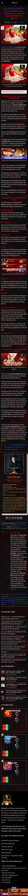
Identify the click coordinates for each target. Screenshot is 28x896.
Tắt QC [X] (14, 887)
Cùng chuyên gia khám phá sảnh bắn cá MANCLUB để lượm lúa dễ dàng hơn (12, 622)
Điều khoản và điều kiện (8, 843)
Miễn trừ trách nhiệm (7, 849)
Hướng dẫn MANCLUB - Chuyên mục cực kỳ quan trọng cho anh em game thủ (14, 9)
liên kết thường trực (16, 526)
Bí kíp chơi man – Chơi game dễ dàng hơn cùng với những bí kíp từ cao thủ (13, 617)
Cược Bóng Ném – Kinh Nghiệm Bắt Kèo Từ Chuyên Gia (16, 685)
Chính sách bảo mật (6, 846)
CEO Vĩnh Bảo (20, 22)
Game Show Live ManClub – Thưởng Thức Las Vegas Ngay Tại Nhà (16, 698)
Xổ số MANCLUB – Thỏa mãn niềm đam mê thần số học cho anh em (13, 661)
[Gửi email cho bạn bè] (15, 518)
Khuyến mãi (4, 47)
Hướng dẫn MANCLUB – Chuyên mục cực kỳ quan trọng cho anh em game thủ (13, 628)
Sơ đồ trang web (6, 882)
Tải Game (3, 727)
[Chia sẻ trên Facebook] (9, 518)
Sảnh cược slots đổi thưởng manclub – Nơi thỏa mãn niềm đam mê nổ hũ (13, 643)
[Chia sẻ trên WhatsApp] (7, 518)
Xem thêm (13, 511)
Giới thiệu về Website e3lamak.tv (10, 840)
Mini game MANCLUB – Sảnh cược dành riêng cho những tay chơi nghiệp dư (12, 638)
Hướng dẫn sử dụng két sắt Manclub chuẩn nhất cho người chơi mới (14, 447)
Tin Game (4, 652)
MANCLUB (12, 47)
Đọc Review (6, 727)
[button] (2, 3)
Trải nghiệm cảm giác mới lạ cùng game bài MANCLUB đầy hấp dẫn (13, 656)
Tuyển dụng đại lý (6, 852)
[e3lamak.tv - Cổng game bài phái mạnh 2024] (15, 2)
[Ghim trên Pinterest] (18, 518)
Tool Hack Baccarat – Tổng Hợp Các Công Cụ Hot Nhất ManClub (16, 691)
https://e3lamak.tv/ (11, 866)
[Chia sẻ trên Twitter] (12, 518)
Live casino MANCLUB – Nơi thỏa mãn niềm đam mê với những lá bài (13, 633)
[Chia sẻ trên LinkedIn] (21, 518)
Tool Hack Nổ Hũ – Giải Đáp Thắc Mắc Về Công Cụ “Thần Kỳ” (15, 672)
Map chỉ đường (6, 880)
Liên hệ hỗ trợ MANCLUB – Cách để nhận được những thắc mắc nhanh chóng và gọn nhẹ (7, 600)
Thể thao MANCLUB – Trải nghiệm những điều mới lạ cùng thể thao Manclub (12, 648)
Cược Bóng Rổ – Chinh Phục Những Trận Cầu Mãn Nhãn (16, 678)
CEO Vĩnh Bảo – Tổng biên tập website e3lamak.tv (12, 856)
